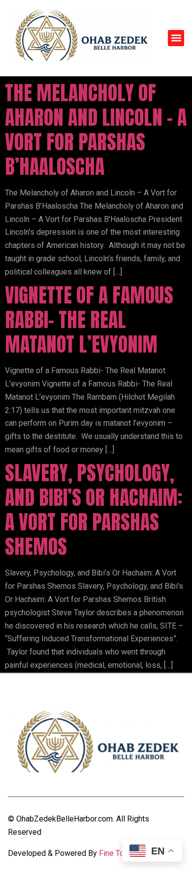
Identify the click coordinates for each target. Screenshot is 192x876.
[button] (176, 38)
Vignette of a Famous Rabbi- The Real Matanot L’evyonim (89, 319)
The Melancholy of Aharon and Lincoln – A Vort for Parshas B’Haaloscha (96, 129)
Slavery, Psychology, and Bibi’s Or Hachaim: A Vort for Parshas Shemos (93, 509)
